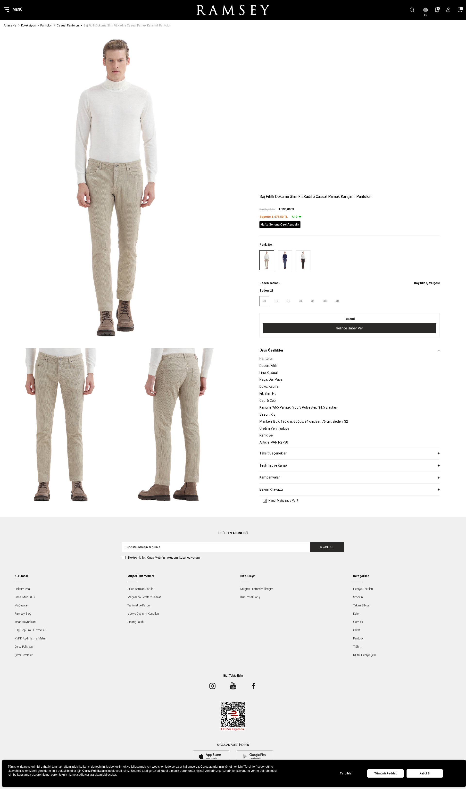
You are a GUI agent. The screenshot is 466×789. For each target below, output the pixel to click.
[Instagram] (212, 686)
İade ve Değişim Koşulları (143, 613)
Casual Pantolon (68, 25)
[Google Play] (255, 756)
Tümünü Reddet (385, 773)
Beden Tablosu (269, 283)
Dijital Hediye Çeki (364, 655)
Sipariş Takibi (135, 622)
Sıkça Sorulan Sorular (140, 589)
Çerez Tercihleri (24, 655)
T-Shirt (357, 646)
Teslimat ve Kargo (138, 605)
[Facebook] (253, 686)
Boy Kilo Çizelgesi (427, 283)
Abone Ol (327, 547)
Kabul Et (424, 773)
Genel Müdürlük (25, 597)
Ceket (356, 630)
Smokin (358, 597)
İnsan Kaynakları (25, 622)
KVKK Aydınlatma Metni (30, 638)
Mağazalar (21, 605)
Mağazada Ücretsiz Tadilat (144, 597)
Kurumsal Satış (250, 597)
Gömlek (358, 622)
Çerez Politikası (24, 646)
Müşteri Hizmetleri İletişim (257, 589)
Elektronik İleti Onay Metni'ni (147, 557)
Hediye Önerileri (363, 589)
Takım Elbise (361, 605)
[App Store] (211, 756)
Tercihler (346, 773)
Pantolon (46, 25)
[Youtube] (233, 686)
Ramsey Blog (23, 613)
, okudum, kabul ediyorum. (164, 557)
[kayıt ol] (448, 10)
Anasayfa (10, 25)
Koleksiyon (28, 25)
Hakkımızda (22, 589)
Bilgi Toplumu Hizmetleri (30, 630)
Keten (356, 613)
